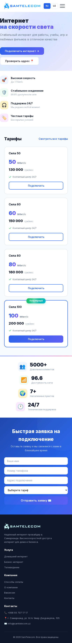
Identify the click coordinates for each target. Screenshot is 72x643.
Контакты (9, 598)
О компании (11, 587)
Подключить (36, 185)
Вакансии (9, 592)
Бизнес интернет (13, 561)
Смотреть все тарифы (53, 138)
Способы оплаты (13, 582)
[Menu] (62, 6)
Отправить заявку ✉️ (36, 500)
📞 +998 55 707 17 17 (16, 612)
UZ (54, 6)
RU (47, 6)
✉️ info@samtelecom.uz (17, 623)
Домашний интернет (15, 556)
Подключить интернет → (22, 51)
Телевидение (11, 567)
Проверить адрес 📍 (19, 61)
